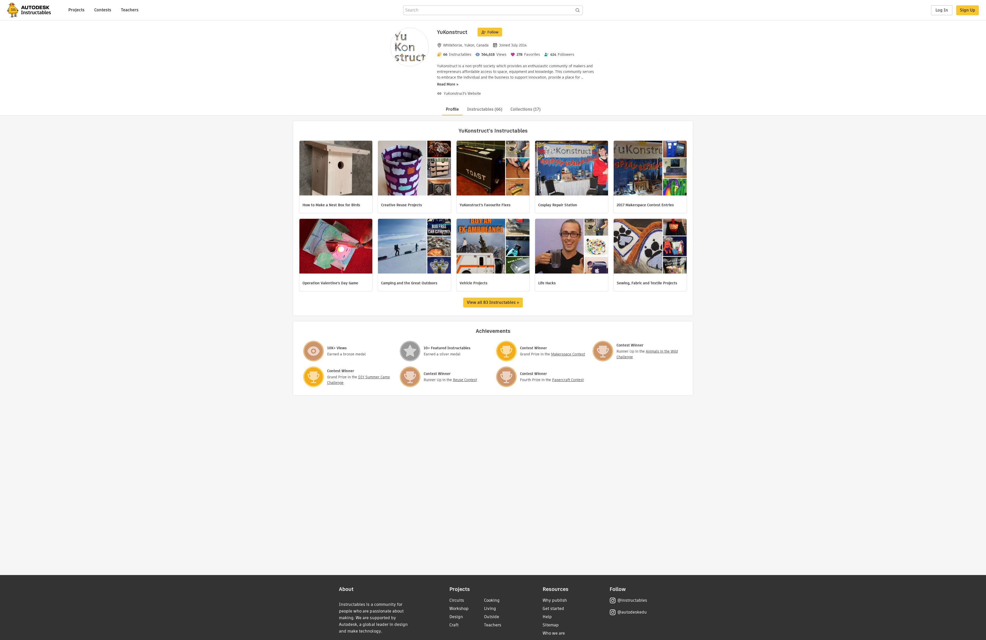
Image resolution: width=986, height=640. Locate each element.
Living (490, 608)
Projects (76, 10)
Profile (452, 109)
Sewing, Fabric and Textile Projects (647, 283)
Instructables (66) (484, 109)
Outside (491, 617)
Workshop (459, 608)
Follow (492, 32)
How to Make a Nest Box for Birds (331, 205)
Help (547, 617)
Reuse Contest (465, 379)
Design (456, 617)
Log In (941, 10)
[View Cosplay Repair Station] (571, 169)
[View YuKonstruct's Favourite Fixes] (493, 169)
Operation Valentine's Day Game (330, 283)
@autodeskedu (632, 612)
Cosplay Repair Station (557, 205)
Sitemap (551, 625)
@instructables (632, 600)
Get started (553, 608)
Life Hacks (547, 283)
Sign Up (967, 10)
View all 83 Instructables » (493, 302)
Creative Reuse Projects (401, 205)
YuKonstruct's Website (462, 93)
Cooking (492, 600)
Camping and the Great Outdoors (409, 283)
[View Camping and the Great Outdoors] (414, 247)
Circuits (456, 600)
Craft (454, 625)
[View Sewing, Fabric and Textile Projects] (650, 247)
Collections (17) (525, 109)
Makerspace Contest (568, 354)
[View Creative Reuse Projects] (414, 169)
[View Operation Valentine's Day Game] (335, 247)
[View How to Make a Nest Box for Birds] (335, 169)
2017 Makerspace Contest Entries (645, 205)
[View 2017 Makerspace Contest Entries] (650, 169)
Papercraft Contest (568, 379)
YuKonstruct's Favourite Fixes (485, 205)
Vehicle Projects (473, 283)
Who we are (554, 633)
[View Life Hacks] (571, 247)
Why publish (555, 600)
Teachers (129, 10)
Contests (102, 10)
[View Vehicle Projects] (493, 247)
